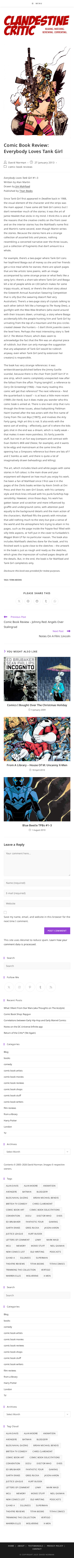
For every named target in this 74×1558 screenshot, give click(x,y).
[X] (9, 987)
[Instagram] (19, 987)
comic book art (15, 1209)
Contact (37, 1549)
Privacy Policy (55, 1546)
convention (13, 1215)
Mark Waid (52, 1239)
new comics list (15, 1251)
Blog (6, 1051)
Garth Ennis (13, 1227)
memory (21, 1245)
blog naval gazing (17, 1197)
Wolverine (32, 1275)
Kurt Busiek (35, 1233)
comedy (8, 1064)
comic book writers (13, 1101)
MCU (8, 1245)
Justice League (14, 1233)
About (21, 1546)
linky (38, 1239)
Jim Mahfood (22, 186)
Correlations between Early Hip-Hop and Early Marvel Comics (35, 1020)
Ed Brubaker (13, 1221)
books (7, 1058)
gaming (53, 1221)
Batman (26, 1191)
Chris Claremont (42, 1203)
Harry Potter (10, 1120)
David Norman (17, 162)
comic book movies (14, 1076)
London (8, 1126)
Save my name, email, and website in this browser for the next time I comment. (37, 919)
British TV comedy (16, 1203)
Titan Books (26, 190)
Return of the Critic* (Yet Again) (20, 1032)
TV (5, 1133)
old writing (37, 1251)
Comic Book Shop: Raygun (17, 1014)
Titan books (15, 580)
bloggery (42, 1191)
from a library (11, 1114)
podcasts (55, 1251)
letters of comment (18, 1239)
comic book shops (13, 1089)
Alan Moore (31, 1185)
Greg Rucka (32, 1227)
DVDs (59, 1215)
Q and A (10, 1257)
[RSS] (51, 987)
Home (11, 1546)
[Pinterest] (30, 987)
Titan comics (57, 1263)
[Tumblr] (40, 987)
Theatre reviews (15, 1263)
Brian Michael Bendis (46, 1197)
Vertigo (45, 1269)
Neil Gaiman (57, 1245)
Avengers (11, 1191)
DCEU (28, 1215)
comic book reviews (20, 166)
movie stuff (38, 1245)
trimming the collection (21, 1269)
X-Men (47, 1275)
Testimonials (35, 1546)
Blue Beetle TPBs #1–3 (37, 825)
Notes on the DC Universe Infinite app (23, 1026)
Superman (42, 1257)
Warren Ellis (13, 1275)
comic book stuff (12, 1095)
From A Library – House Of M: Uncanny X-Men (37, 765)
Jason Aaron (51, 1227)
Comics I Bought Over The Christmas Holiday (37, 705)
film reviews (10, 1108)
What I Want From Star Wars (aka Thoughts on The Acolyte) (34, 1008)
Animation (49, 1185)
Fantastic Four (35, 1221)
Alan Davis (12, 1185)
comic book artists (13, 1070)
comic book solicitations (45, 1209)
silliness (25, 1257)
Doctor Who (44, 1215)
